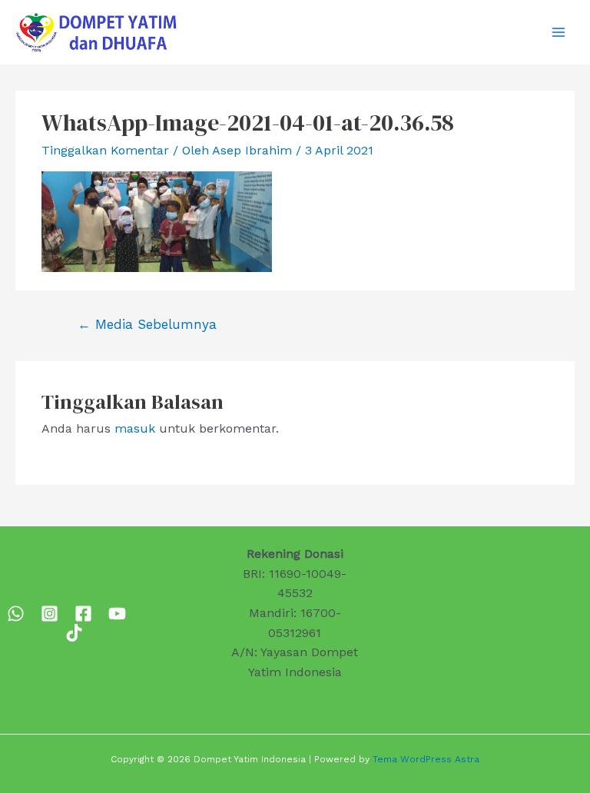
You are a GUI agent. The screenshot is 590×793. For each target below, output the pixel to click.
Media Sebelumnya (147, 324)
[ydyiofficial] (74, 633)
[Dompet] (83, 613)
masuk (134, 428)
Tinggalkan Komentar (105, 150)
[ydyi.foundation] (49, 613)
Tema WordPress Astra (426, 759)
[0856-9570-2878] (16, 613)
